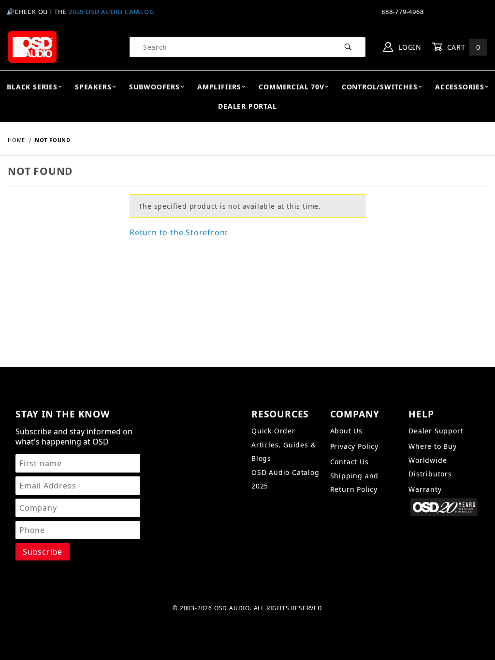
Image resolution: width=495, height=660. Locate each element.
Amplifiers (219, 86)
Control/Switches (380, 86)
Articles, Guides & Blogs (283, 451)
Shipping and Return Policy (354, 482)
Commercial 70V (291, 86)
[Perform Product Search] (348, 47)
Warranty (424, 489)
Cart (462, 47)
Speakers (93, 86)
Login (409, 47)
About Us (346, 430)
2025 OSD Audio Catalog (111, 11)
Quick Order (273, 430)
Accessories (459, 86)
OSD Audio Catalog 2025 (285, 479)
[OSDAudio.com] (32, 46)
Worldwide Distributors (430, 467)
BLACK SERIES (32, 86)
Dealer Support (435, 430)
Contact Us (349, 461)
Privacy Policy (354, 446)
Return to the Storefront (179, 232)
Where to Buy (432, 446)
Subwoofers (154, 86)
